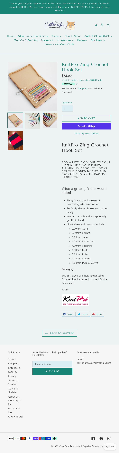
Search (12, 359)
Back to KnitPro (61, 333)
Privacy (12, 376)
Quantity (67, 102)
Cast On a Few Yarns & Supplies (75, 446)
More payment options (86, 133)
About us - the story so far (15, 400)
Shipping (82, 88)
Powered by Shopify (101, 446)
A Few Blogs (15, 416)
